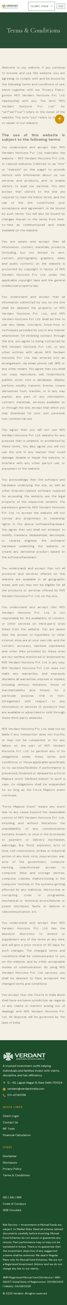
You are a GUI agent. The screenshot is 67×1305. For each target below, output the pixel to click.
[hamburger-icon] (61, 6)
